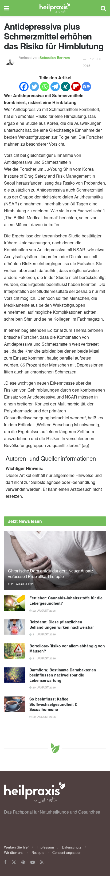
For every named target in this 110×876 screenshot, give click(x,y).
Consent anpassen (66, 852)
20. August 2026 (44, 687)
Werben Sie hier (16, 847)
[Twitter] (34, 86)
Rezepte (38, 852)
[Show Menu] (6, 8)
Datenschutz (71, 847)
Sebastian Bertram (55, 57)
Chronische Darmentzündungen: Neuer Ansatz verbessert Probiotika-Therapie (50, 573)
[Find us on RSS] (42, 862)
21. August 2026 (44, 634)
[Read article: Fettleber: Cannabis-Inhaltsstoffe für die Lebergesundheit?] (14, 603)
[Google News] (86, 86)
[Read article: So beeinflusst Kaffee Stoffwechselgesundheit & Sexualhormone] (14, 704)
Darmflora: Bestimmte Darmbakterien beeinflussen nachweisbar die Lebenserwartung (62, 675)
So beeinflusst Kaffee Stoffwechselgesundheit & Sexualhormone (53, 704)
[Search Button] (103, 8)
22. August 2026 (44, 610)
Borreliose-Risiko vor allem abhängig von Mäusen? (67, 648)
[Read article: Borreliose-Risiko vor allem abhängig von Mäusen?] (14, 651)
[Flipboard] (76, 86)
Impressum (45, 847)
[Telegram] (55, 86)
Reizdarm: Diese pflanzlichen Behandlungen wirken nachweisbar (61, 624)
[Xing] (65, 86)
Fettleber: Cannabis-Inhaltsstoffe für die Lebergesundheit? (66, 600)
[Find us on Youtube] (32, 862)
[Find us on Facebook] (5, 862)
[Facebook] (24, 86)
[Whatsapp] (44, 86)
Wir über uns (13, 852)
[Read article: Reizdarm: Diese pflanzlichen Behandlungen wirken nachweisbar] (14, 627)
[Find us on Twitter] (14, 862)
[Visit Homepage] (55, 8)
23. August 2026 (22, 584)
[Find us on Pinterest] (23, 862)
